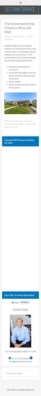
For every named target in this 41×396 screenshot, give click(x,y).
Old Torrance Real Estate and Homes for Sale (20, 10)
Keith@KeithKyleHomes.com (20, 362)
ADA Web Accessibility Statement (20, 390)
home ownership (11, 127)
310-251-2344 (16, 359)
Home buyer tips (20, 121)
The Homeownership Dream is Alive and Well (19, 28)
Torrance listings (16, 124)
